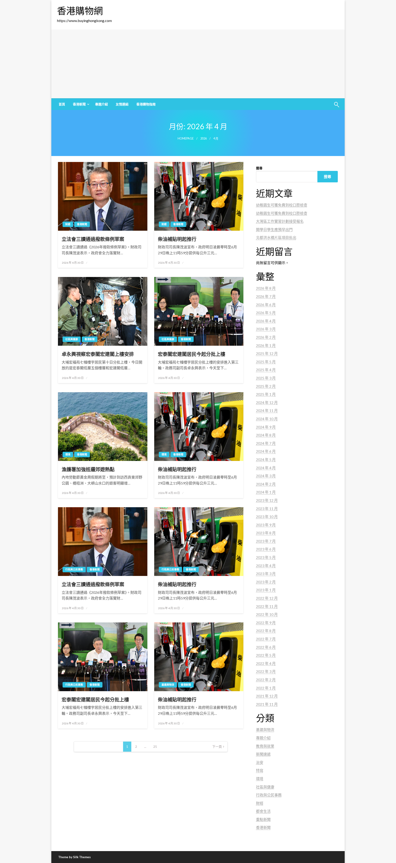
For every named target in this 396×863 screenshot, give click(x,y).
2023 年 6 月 (266, 549)
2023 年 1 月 (266, 590)
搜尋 (259, 168)
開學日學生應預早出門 (274, 229)
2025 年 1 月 (266, 394)
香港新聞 (79, 104)
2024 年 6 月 (266, 451)
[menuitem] (62, 104)
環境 (67, 454)
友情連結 (122, 104)
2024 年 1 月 (266, 492)
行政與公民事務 (74, 569)
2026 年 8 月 (266, 288)
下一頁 (217, 746)
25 (155, 746)
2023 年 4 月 (266, 565)
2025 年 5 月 (266, 361)
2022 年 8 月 (266, 630)
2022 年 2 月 (266, 679)
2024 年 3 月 (266, 476)
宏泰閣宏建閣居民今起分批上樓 (191, 354)
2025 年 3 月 (266, 378)
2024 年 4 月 (266, 468)
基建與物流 (168, 684)
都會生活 (263, 811)
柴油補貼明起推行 (177, 239)
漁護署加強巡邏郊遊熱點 (88, 469)
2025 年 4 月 (266, 369)
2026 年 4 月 (266, 321)
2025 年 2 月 (266, 386)
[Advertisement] (198, 64)
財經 (67, 224)
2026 (203, 138)
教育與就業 (265, 746)
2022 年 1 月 (266, 688)
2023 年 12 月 (267, 500)
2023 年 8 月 (266, 533)
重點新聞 (263, 819)
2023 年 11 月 (267, 508)
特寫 (259, 770)
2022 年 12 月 (267, 598)
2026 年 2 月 (266, 337)
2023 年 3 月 (266, 573)
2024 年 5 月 (266, 459)
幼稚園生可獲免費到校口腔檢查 (281, 205)
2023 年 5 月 (266, 557)
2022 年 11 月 (267, 606)
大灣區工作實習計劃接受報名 (280, 221)
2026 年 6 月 (266, 304)
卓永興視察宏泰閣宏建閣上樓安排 (98, 354)
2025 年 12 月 (267, 353)
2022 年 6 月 (266, 647)
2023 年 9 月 (266, 525)
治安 (259, 762)
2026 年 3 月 (266, 329)
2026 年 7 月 (266, 296)
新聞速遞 (263, 754)
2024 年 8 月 (266, 435)
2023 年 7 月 (266, 541)
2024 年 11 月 (267, 410)
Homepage (186, 138)
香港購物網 (80, 10)
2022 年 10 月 (267, 614)
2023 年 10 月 (267, 516)
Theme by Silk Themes (74, 857)
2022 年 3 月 (266, 671)
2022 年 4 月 (266, 663)
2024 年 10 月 (267, 418)
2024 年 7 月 (266, 443)
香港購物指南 (146, 104)
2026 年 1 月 (266, 345)
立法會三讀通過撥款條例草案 (93, 239)
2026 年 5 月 (266, 312)
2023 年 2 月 (266, 582)
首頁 (62, 104)
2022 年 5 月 (266, 655)
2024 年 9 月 (266, 427)
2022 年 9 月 (266, 622)
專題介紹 (101, 104)
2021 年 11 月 (267, 704)
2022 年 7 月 (266, 639)
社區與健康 (71, 339)
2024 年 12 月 (267, 402)
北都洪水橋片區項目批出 (276, 237)
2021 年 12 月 (267, 696)
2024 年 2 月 (266, 484)
